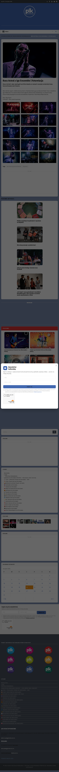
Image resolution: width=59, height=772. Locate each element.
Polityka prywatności (38, 392)
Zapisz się (29, 386)
